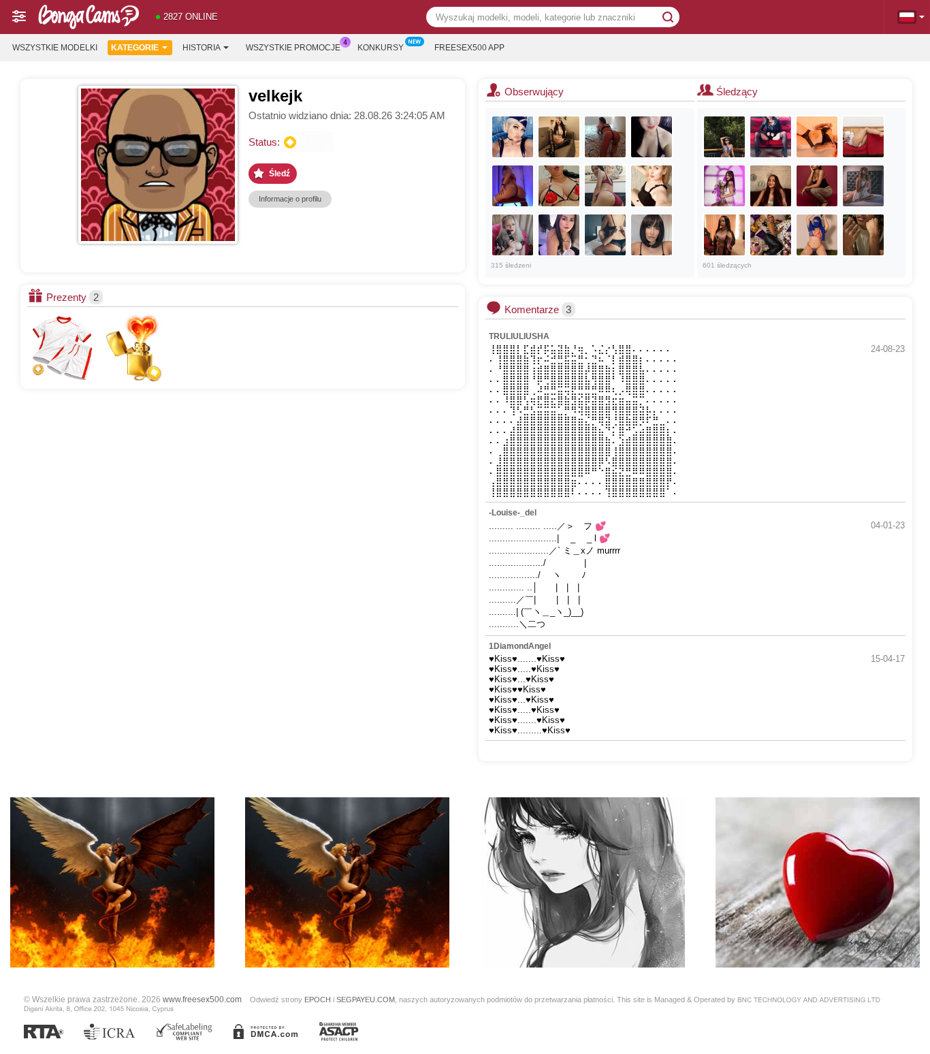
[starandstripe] (724, 235)
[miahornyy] (605, 186)
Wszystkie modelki (54, 47)
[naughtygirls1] (605, 235)
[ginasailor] (863, 137)
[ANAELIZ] (605, 137)
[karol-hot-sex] (651, 137)
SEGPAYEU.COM (365, 999)
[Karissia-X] (770, 137)
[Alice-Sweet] (559, 137)
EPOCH (317, 999)
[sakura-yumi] (724, 186)
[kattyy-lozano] (817, 186)
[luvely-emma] (651, 235)
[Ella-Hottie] (724, 137)
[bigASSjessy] (512, 186)
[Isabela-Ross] (863, 186)
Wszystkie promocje (293, 47)
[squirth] (559, 186)
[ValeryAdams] (817, 137)
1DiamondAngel (520, 646)
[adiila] (817, 235)
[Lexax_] (512, 137)
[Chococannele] (863, 235)
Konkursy (380, 47)
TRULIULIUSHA (519, 336)
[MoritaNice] (770, 186)
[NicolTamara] (559, 235)
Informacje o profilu (290, 199)
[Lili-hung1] (770, 235)
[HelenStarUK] (512, 235)
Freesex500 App (469, 47)
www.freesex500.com (202, 999)
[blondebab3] (651, 186)
